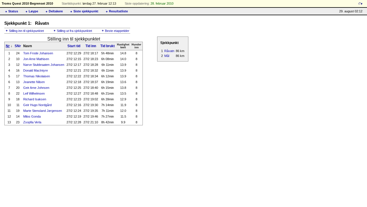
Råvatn (169, 51)
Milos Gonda (32, 116)
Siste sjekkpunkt (85, 11)
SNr (18, 46)
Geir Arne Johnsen (36, 87)
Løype (33, 11)
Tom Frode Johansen (38, 53)
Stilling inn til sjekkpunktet (26, 30)
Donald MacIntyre (35, 70)
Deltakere (56, 11)
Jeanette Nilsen (34, 82)
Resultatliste (118, 11)
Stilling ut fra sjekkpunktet (74, 30)
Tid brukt (107, 46)
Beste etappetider (117, 30)
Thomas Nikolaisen (36, 76)
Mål (166, 55)
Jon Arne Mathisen (36, 59)
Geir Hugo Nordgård (37, 105)
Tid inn (90, 46)
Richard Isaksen (34, 99)
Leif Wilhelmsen (34, 93)
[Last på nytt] (360, 3)
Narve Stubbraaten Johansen (43, 64)
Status (13, 11)
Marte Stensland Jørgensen (42, 110)
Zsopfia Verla (32, 122)
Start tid (73, 46)
